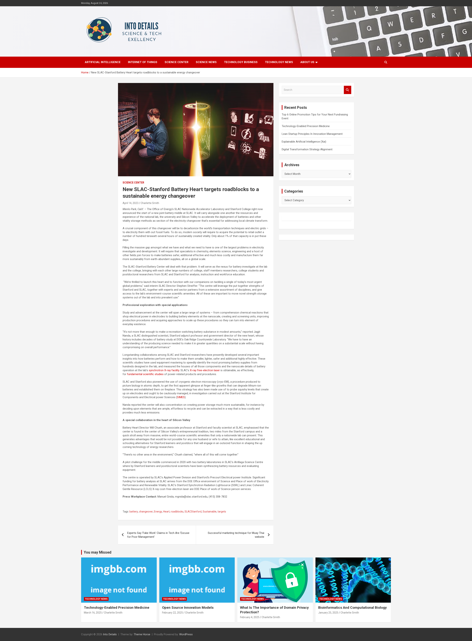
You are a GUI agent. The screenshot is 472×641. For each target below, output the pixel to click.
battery (133, 511)
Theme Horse (142, 634)
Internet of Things (142, 62)
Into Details (110, 634)
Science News (206, 62)
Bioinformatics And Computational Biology (352, 607)
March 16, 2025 (93, 612)
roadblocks (177, 511)
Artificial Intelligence (103, 62)
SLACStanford (193, 511)
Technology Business (241, 62)
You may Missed (97, 552)
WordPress (186, 634)
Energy (158, 511)
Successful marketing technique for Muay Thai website (236, 534)
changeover (146, 511)
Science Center (176, 62)
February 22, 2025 (172, 612)
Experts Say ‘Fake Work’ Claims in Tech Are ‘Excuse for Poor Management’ (158, 534)
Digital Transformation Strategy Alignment (307, 149)
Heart (166, 511)
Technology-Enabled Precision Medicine (306, 126)
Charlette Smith (150, 203)
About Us (307, 62)
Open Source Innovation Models (188, 607)
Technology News (279, 62)
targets (222, 511)
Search (347, 90)
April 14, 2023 (130, 203)
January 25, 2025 (328, 612)
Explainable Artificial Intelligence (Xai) (304, 141)
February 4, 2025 (249, 617)
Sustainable (209, 511)
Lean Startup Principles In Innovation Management (312, 134)
